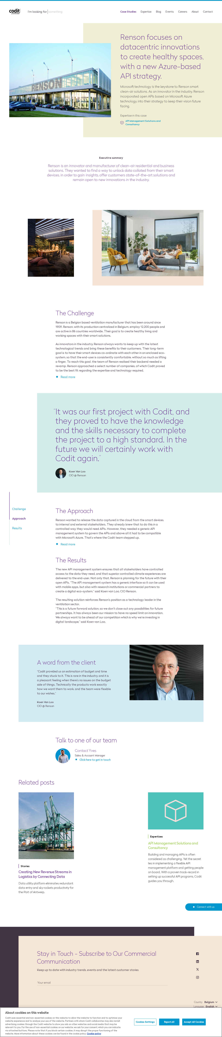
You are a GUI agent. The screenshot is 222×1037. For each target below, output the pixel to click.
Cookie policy (94, 1033)
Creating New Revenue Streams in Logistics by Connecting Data (45, 874)
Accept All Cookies (194, 1022)
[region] (111, 1022)
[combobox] (210, 1002)
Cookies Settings (145, 1022)
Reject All (169, 1022)
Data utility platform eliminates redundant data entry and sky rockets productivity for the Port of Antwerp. (46, 888)
